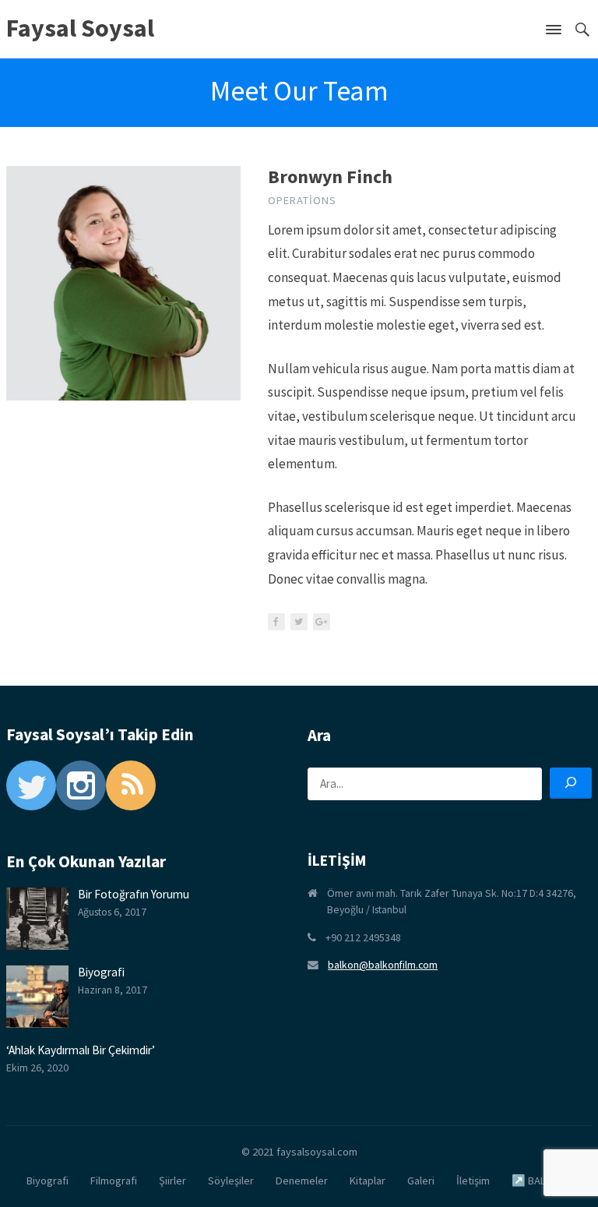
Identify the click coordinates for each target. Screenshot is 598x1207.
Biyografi (101, 972)
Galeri (420, 1180)
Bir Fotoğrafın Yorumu (133, 894)
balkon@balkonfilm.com (383, 965)
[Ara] (571, 783)
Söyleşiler (231, 1180)
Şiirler (172, 1180)
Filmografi (113, 1180)
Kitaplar (367, 1180)
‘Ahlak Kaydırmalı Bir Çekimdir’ (80, 1050)
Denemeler (302, 1180)
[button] (553, 33)
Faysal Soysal (80, 28)
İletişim (473, 1180)
